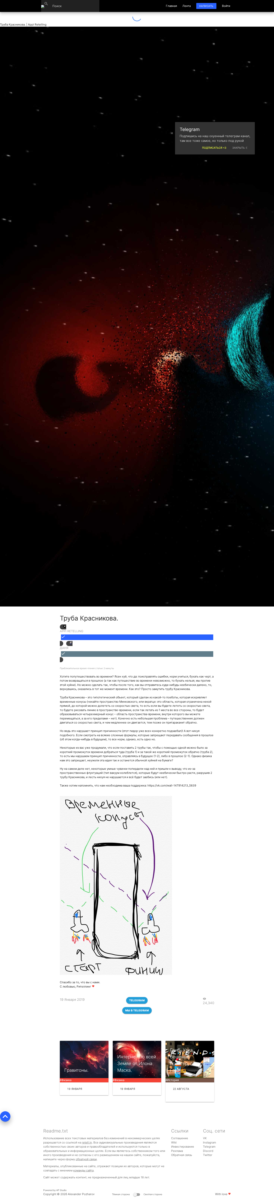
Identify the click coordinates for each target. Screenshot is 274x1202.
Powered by (55, 1190)
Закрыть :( (239, 147)
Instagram (209, 1142)
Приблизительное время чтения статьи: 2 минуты (87, 668)
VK (205, 1138)
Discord (208, 1151)
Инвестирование (182, 1146)
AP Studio (61, 1190)
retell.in (87, 1142)
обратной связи (86, 1159)
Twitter (207, 1155)
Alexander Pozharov (81, 1194)
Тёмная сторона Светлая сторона (137, 1194)
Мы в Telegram (137, 1010)
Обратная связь (181, 1155)
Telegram (137, 1000)
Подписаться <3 (214, 147)
